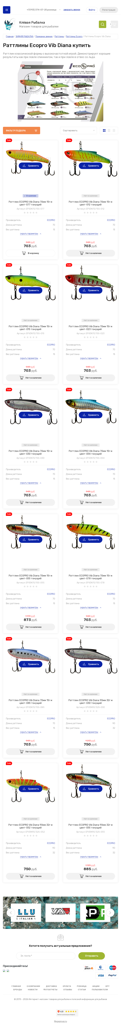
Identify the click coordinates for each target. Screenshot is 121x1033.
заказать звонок (71, 9)
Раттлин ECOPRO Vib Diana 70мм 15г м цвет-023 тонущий (90, 328)
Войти (92, 10)
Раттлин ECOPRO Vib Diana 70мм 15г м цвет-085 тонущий (30, 701)
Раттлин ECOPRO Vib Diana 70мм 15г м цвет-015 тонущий (30, 328)
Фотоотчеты (50, 989)
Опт (107, 986)
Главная (16, 986)
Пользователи (100, 989)
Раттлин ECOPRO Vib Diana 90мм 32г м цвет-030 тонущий (90, 701)
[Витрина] (104, 130)
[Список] (109, 130)
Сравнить (33, 165)
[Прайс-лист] (114, 130)
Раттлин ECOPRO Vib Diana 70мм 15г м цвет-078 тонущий (90, 577)
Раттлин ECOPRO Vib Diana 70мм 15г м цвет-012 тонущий (90, 203)
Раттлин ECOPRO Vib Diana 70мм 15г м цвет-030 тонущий (30, 452)
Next (110, 913)
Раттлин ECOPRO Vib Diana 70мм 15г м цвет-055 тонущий (30, 577)
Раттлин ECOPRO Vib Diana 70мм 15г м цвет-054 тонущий (90, 452)
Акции (95, 986)
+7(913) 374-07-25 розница (41, 10)
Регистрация (108, 10)
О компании (33, 986)
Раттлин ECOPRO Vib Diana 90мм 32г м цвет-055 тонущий (90, 826)
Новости (32, 989)
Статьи (82, 989)
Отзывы (67, 989)
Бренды (17, 989)
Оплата (67, 986)
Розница (81, 986)
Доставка (51, 986)
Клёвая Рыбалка (32, 22)
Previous (11, 913)
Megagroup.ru (60, 1021)
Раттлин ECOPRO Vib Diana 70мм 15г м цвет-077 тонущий (30, 203)
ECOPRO (51, 220)
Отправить (91, 955)
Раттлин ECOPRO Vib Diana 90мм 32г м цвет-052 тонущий (30, 826)
